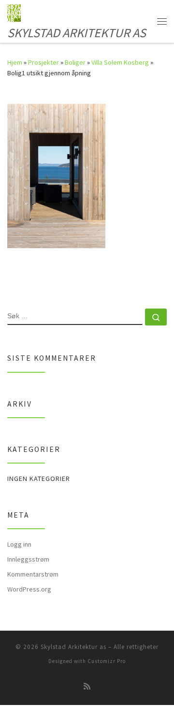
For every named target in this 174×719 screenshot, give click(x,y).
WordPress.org (29, 589)
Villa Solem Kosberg (120, 62)
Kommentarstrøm (32, 574)
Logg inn (19, 544)
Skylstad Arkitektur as (73, 647)
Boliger (75, 62)
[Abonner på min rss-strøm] (87, 686)
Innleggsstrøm (28, 559)
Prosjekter (43, 62)
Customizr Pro (106, 661)
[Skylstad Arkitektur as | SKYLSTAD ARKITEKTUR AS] (14, 11)
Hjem (14, 62)
